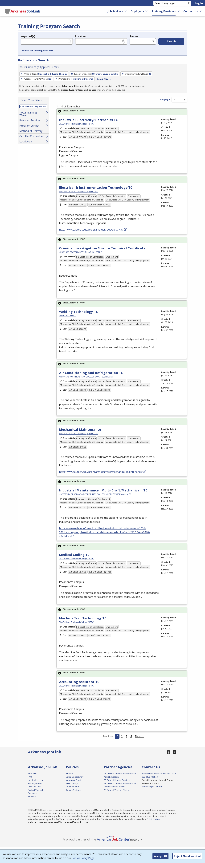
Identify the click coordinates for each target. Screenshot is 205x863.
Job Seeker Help (36, 780)
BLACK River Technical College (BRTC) (76, 123)
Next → (139, 736)
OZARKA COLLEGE (67, 315)
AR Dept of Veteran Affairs (116, 789)
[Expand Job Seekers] (125, 11)
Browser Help (34, 786)
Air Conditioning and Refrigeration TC (91, 373)
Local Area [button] (25, 141)
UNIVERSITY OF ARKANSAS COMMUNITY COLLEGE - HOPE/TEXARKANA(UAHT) (95, 494)
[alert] (122, 112)
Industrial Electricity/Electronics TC (88, 120)
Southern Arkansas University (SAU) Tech (78, 191)
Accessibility (72, 783)
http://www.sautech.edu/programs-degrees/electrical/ (91, 229)
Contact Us (190, 11)
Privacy (69, 773)
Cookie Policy (72, 786)
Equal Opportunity (74, 776)
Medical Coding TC (74, 555)
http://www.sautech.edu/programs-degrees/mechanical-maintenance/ (101, 472)
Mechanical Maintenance (80, 429)
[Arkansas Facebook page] (168, 752)
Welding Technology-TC (78, 312)
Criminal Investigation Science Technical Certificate (102, 248)
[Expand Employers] (146, 11)
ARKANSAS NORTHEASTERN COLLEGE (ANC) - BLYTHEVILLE (86, 376)
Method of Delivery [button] (30, 131)
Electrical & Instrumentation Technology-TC (95, 187)
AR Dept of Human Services (117, 780)
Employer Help (35, 783)
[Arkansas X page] (174, 752)
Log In (199, 3)
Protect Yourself (36, 789)
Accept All (160, 856)
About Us (32, 773)
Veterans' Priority (74, 780)
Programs (32, 793)
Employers (137, 11)
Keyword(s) (28, 36)
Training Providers (164, 11)
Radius (134, 36)
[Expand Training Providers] (178, 11)
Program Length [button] (29, 125)
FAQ (30, 776)
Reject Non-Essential (187, 856)
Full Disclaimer (153, 819)
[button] (38, 51)
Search (171, 41)
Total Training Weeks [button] (28, 114)
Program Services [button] (30, 120)
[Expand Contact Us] (200, 11)
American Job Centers (152, 786)
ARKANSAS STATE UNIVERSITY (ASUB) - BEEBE (80, 252)
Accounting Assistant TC (79, 682)
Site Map (32, 796)
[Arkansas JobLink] (23, 11)
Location (80, 36)
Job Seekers (115, 11)
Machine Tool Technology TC (83, 618)
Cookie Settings (73, 789)
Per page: (165, 99)
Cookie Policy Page (83, 858)
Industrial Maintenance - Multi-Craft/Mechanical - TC (103, 490)
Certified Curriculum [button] (31, 136)
